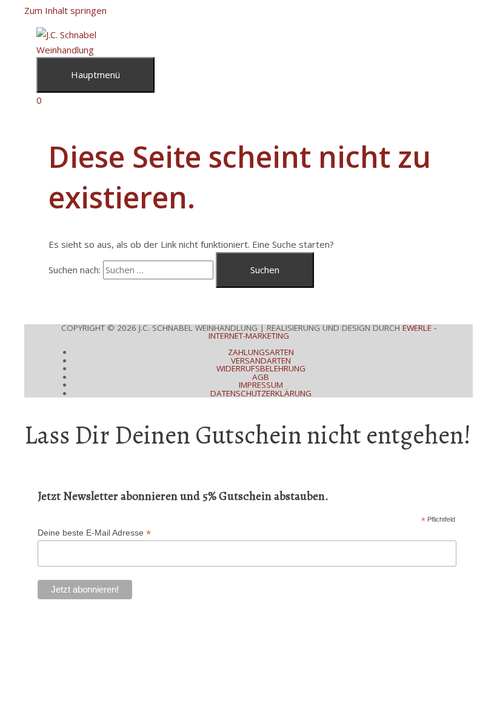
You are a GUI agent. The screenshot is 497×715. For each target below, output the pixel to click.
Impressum (261, 384)
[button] (28, 619)
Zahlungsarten (261, 352)
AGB (260, 376)
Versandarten (261, 360)
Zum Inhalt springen (65, 10)
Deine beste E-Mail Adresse (94, 533)
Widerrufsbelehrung (260, 368)
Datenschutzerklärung (261, 393)
